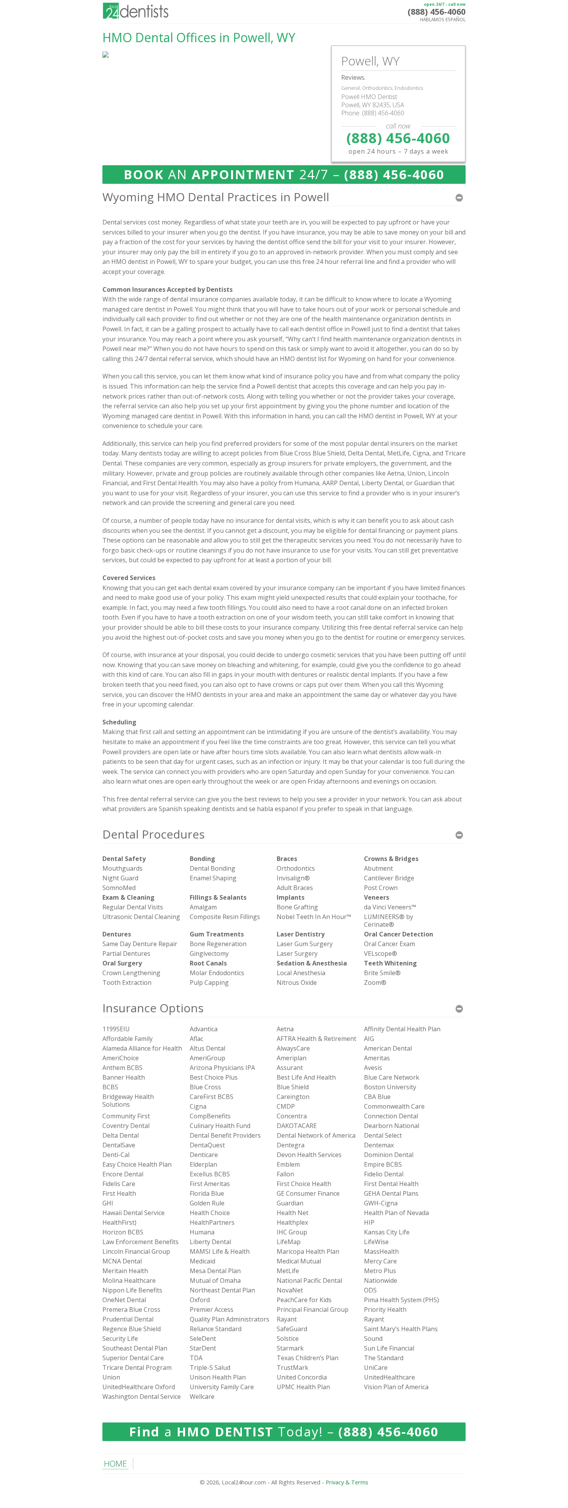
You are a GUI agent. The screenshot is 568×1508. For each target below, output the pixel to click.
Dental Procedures (153, 834)
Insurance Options (153, 1008)
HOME (115, 1463)
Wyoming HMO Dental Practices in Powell (215, 197)
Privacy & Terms (347, 1482)
